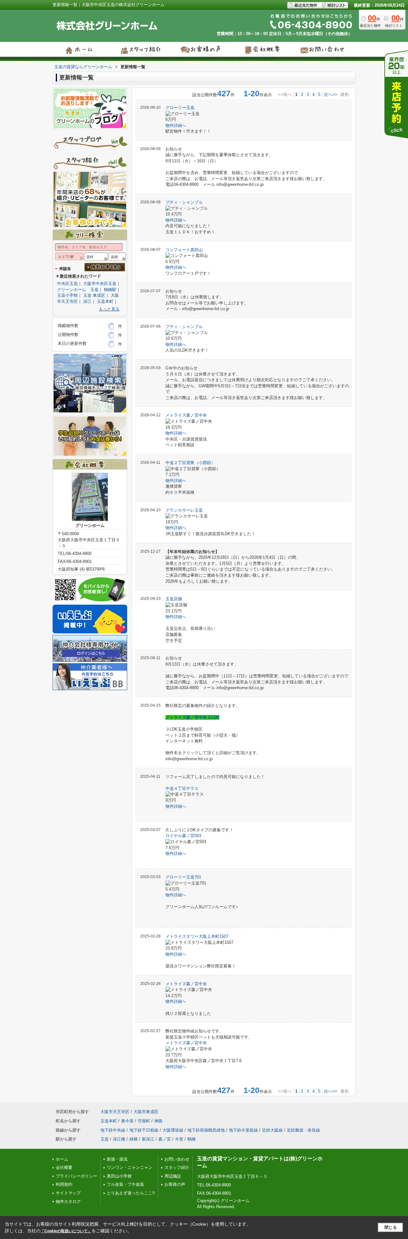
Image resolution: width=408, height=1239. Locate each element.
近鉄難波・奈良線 (303, 1130)
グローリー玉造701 (183, 877)
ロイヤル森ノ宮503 (183, 835)
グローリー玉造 (179, 107)
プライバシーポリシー (76, 1176)
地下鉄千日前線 (143, 1130)
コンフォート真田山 (184, 249)
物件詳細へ (175, 125)
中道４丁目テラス (182, 788)
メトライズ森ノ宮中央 (186, 415)
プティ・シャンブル (184, 202)
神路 (158, 1121)
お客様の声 (174, 1184)
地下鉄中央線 (112, 1130)
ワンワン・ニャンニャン (129, 1167)
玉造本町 (105, 301)
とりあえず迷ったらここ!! (131, 1193)
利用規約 (64, 1184)
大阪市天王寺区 (114, 1111)
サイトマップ (68, 1193)
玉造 (104, 1139)
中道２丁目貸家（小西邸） (190, 462)
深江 (87, 301)
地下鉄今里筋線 (243, 1130)
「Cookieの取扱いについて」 (65, 1231)
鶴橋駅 (110, 289)
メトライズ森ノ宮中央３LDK (192, 717)
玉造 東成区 (94, 295)
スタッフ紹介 (176, 1167)
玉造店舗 (173, 598)
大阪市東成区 (146, 1111)
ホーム (62, 1159)
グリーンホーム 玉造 (77, 289)
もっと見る (109, 309)
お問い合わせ (176, 1159)
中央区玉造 (67, 283)
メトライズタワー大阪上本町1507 (196, 936)
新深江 (148, 1139)
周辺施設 (172, 1176)
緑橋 (133, 1139)
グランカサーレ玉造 (184, 510)
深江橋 (119, 1139)
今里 (179, 1139)
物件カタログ (68, 1201)
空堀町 (144, 1121)
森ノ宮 (164, 1139)
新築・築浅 (117, 1159)
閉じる (390, 1227)
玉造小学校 (67, 295)
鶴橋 (191, 1139)
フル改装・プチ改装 (125, 1184)
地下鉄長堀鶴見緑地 (206, 1130)
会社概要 (64, 1167)
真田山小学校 (119, 1176)
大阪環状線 (173, 1130)
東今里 (127, 1121)
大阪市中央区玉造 (99, 283)
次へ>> (330, 94)
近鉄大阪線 (272, 1130)
